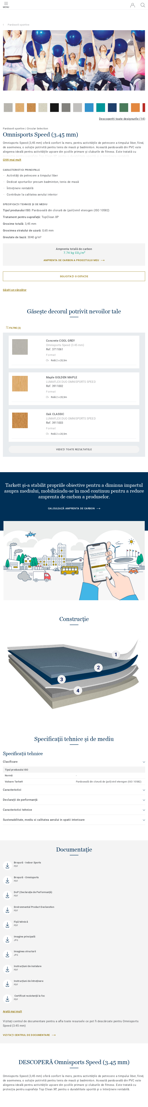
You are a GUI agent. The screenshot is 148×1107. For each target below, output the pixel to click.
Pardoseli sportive (18, 24)
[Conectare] (132, 5)
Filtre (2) (15, 327)
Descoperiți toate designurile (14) (122, 119)
